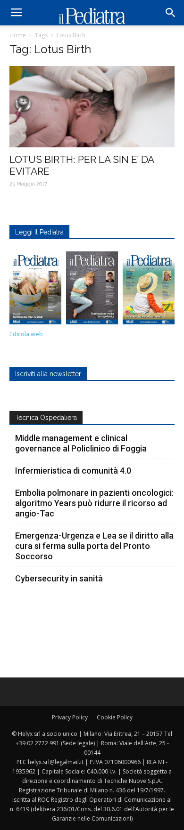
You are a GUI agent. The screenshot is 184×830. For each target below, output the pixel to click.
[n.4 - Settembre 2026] (35, 290)
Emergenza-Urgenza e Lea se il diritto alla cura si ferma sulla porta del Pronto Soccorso (94, 546)
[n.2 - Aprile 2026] (149, 290)
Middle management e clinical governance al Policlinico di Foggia (81, 443)
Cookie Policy (115, 717)
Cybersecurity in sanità (59, 578)
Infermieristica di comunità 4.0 (73, 470)
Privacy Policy (70, 717)
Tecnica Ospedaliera (46, 417)
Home (17, 35)
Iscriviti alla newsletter (48, 374)
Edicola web (26, 334)
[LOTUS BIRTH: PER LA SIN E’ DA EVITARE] (92, 106)
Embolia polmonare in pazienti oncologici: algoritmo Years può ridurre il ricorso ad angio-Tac (94, 503)
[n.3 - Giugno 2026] (92, 290)
